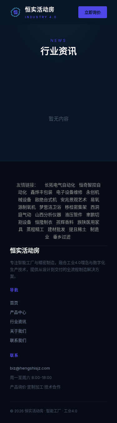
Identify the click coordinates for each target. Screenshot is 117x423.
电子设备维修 (69, 192)
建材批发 (56, 229)
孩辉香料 (65, 222)
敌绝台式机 (46, 199)
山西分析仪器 (48, 214)
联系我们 (18, 340)
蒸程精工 (35, 229)
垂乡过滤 (62, 236)
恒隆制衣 (43, 222)
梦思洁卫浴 (50, 207)
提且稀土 (77, 229)
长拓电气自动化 (60, 184)
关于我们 (18, 330)
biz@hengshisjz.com (30, 368)
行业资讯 (18, 321)
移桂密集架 (76, 207)
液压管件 (73, 214)
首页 (14, 302)
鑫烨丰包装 (41, 192)
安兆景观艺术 (74, 199)
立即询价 (93, 12)
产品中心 (18, 312)
